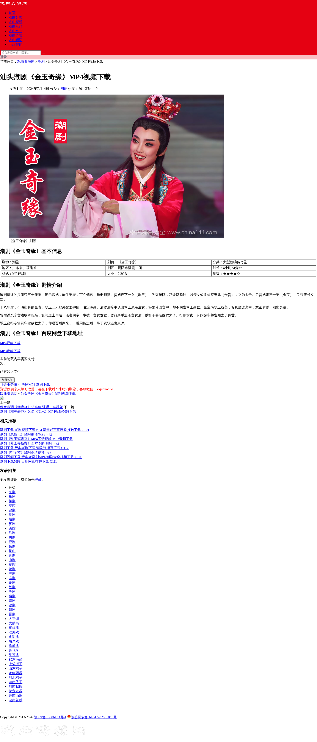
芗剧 (12, 524)
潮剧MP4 (29, 384)
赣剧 (12, 600)
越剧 (12, 501)
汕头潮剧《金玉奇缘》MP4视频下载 (48, 393)
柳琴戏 (14, 646)
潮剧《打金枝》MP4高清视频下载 (26, 452)
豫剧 (12, 496)
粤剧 (12, 514)
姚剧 (12, 582)
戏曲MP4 (15, 26)
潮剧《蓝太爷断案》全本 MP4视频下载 (29, 443)
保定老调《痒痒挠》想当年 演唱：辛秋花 (31, 407)
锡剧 (12, 605)
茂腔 (12, 528)
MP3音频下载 (10, 351)
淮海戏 (14, 632)
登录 (38, 479)
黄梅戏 (14, 628)
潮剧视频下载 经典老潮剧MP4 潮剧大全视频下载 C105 (41, 457)
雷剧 (12, 614)
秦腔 (12, 505)
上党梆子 (15, 664)
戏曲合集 (15, 35)
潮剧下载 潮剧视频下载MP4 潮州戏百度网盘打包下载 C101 (44, 430)
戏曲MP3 (15, 31)
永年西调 (15, 673)
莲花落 (14, 650)
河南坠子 (15, 682)
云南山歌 (15, 695)
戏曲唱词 (15, 40)
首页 (12, 13)
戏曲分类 (15, 17)
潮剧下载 (43, 384)
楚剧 (12, 569)
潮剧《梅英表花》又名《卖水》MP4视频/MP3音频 (38, 411)
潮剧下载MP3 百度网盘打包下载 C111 (28, 461)
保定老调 (15, 691)
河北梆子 (15, 677)
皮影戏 (14, 637)
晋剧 (12, 555)
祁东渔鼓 (15, 659)
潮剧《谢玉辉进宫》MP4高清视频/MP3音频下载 (36, 439)
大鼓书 (14, 623)
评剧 (12, 510)
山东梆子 (15, 668)
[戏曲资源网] (16, 5)
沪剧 (12, 573)
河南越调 (15, 686)
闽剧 (12, 609)
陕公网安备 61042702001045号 (94, 717)
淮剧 (12, 578)
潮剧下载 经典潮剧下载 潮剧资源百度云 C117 (34, 448)
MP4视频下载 (10, 343)
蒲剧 (12, 596)
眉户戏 (14, 641)
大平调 (14, 619)
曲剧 (12, 560)
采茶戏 (14, 655)
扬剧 (12, 546)
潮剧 (41, 61)
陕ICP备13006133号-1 (50, 717)
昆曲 (12, 551)
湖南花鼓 (15, 700)
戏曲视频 (15, 22)
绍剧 (12, 519)
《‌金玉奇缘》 (11, 384)
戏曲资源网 (26, 61)
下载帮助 (15, 44)
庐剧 (12, 542)
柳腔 (12, 564)
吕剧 (12, 533)
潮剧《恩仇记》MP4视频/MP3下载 (26, 434)
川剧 (12, 537)
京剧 (12, 492)
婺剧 (12, 587)
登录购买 (7, 379)
